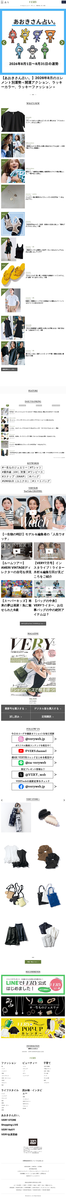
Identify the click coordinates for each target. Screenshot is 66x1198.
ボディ (24, 1069)
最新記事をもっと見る (9, 369)
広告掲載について (24, 1169)
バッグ (3, 1064)
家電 (3, 1106)
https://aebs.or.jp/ (35, 1148)
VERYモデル (26, 1100)
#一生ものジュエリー (25, 5)
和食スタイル (49, 1181)
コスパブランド (5, 1071)
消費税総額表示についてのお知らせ (33, 1157)
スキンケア (25, 1064)
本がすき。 (53, 1183)
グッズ (45, 1071)
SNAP (3, 1076)
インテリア (4, 1092)
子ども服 (46, 1069)
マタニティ (4, 1078)
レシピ (3, 1089)
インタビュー (26, 1095)
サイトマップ (45, 1167)
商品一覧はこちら (32, 958)
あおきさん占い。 (11, 1111)
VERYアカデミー (27, 1097)
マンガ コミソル (45, 1183)
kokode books (37, 1186)
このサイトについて (22, 1167)
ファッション (8, 1059)
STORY (30, 1181)
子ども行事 (46, 1074)
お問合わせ (43, 1169)
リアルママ (46, 1078)
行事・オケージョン (6, 1074)
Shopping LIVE (9, 1120)
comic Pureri (35, 1183)
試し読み (15, 716)
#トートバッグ (41, 481)
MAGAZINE (27, 1162)
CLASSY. (19, 1181)
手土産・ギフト (5, 1101)
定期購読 (46, 716)
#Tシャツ (33, 5)
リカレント (25, 1102)
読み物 (24, 1104)
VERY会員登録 (9, 1130)
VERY (24, 1181)
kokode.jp (18, 1186)
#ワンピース (35, 472)
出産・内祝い (47, 1067)
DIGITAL (34, 1162)
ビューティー (29, 1059)
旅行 (3, 1096)
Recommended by (57, 457)
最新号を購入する (14, 708)
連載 (24, 1092)
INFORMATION (33, 1165)
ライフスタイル (10, 1086)
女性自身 (12, 1183)
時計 (3, 1081)
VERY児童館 (47, 1062)
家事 (3, 1099)
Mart (35, 1181)
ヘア (24, 1067)
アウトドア (4, 1094)
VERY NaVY (8, 1125)
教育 (45, 1076)
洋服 (3, 1069)
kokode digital (46, 1186)
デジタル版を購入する (46, 708)
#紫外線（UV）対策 (40, 5)
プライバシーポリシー (34, 1167)
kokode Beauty (27, 1186)
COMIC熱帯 (27, 1183)
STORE (40, 1162)
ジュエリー (4, 1067)
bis (43, 1181)
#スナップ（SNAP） (14, 476)
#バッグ (34, 476)
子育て (47, 1059)
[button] (30, 94)
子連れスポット (47, 1064)
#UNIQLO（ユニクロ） (16, 481)
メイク (24, 1062)
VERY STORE (32, 799)
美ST (39, 1181)
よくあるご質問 (35, 1169)
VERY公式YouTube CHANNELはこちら (32, 623)
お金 (3, 1103)
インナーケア (26, 1071)
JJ (14, 1181)
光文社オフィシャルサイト (33, 1172)
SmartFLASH (19, 1183)
